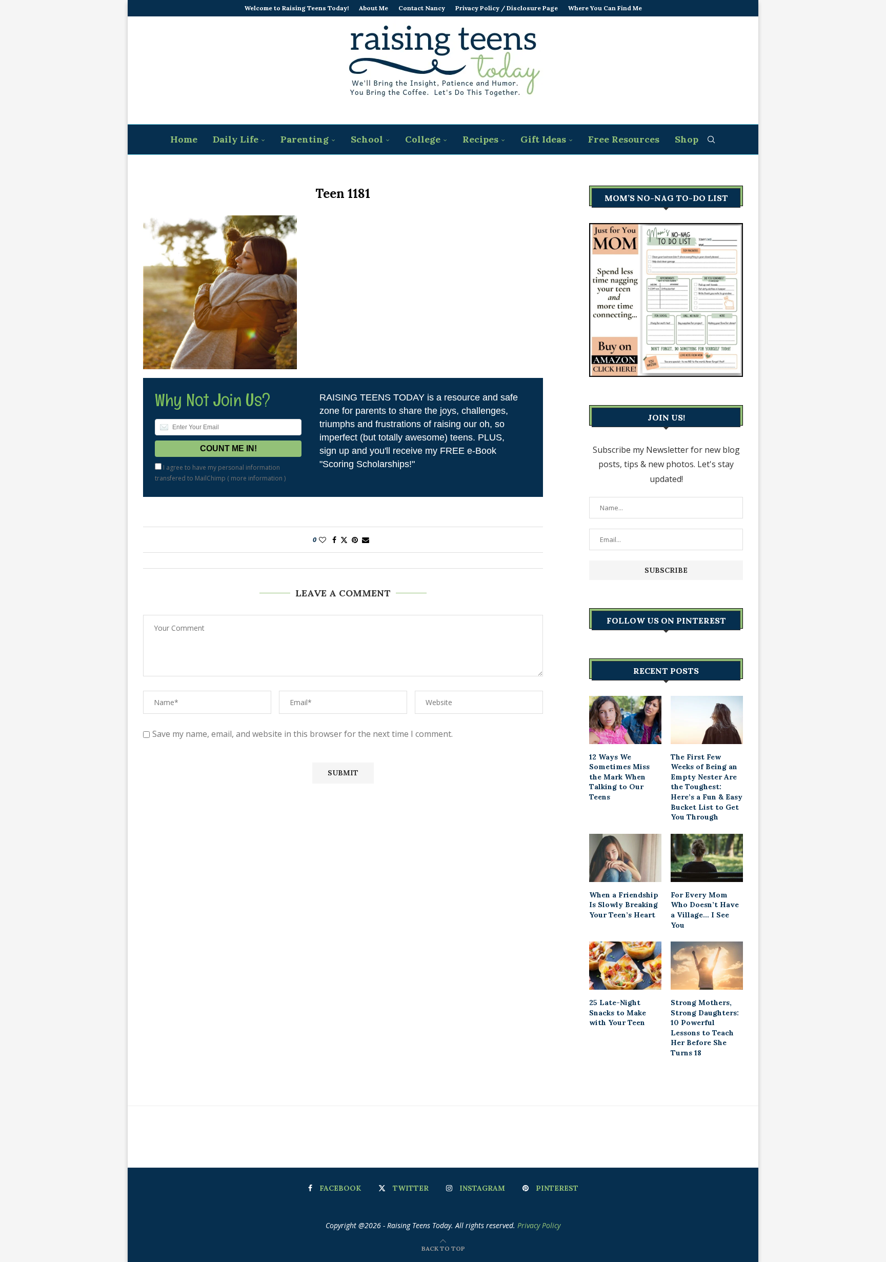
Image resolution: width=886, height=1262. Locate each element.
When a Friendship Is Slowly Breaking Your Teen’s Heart (623, 904)
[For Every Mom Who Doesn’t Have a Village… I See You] (707, 858)
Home (183, 139)
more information (257, 478)
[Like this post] (322, 540)
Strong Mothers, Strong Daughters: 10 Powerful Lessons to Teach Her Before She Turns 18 (705, 1027)
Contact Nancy (421, 8)
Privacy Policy (538, 1225)
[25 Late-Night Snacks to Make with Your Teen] (625, 966)
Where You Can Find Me (605, 8)
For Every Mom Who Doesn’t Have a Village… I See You (705, 910)
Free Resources (623, 139)
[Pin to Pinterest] (355, 540)
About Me (373, 8)
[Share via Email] (365, 540)
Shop (686, 139)
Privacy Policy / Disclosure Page (506, 8)
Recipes (480, 139)
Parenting (304, 139)
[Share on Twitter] (344, 540)
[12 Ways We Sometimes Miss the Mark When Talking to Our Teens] (625, 720)
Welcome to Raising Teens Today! (297, 8)
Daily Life (235, 139)
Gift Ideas (543, 139)
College (422, 139)
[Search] (711, 139)
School (367, 139)
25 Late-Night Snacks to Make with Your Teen (617, 1012)
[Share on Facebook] (334, 540)
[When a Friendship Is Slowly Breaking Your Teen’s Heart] (625, 858)
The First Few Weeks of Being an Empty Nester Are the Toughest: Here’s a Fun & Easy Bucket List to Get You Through (706, 787)
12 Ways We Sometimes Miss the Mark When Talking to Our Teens (619, 777)
